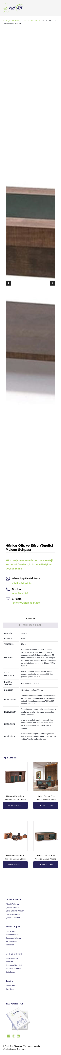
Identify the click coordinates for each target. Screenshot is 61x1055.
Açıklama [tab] (30, 618)
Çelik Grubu (10, 972)
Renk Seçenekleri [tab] (32, 625)
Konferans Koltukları (13, 938)
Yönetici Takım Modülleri (33, 21)
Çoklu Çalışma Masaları (15, 911)
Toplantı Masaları (12, 958)
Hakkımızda (10, 986)
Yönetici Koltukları (13, 914)
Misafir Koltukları (12, 935)
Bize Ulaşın (10, 989)
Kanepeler (10, 945)
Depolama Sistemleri (14, 965)
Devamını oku (15, 805)
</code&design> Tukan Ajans (15, 1049)
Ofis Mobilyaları (17, 21)
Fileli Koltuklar (11, 931)
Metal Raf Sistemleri (13, 969)
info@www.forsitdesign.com (26, 603)
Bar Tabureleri (11, 941)
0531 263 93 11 (21, 582)
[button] (56, 8)
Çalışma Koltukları (13, 918)
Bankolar (9, 962)
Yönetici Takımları (12, 904)
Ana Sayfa (6, 21)
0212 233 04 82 (20, 593)
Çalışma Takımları (12, 907)
